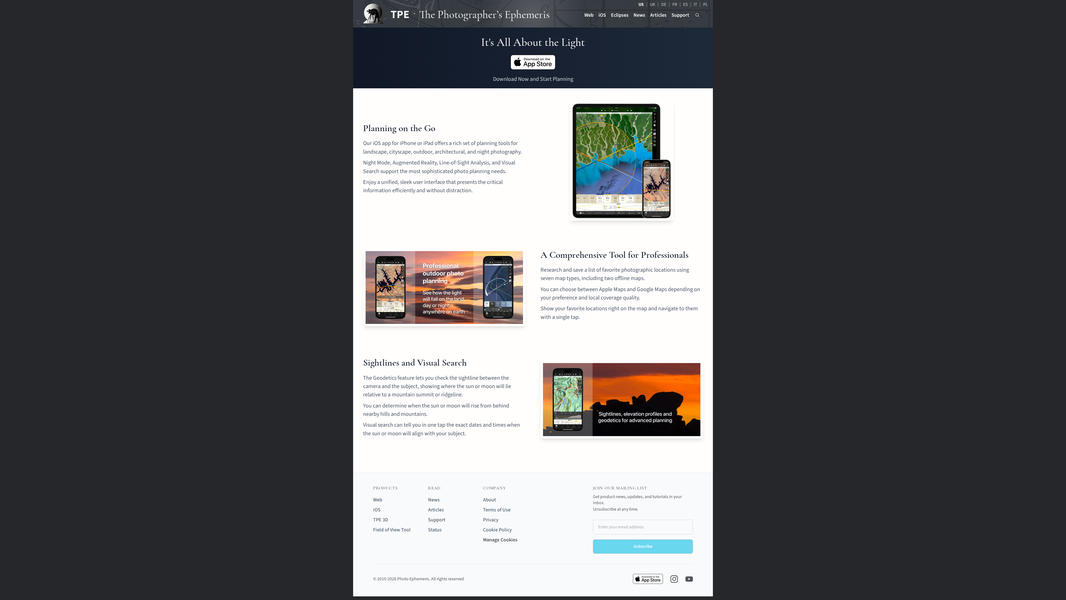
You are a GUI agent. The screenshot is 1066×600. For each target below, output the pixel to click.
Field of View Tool (392, 529)
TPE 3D (380, 519)
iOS (602, 15)
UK (652, 4)
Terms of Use (497, 509)
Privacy (491, 519)
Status (435, 529)
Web (589, 15)
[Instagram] (674, 579)
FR (674, 4)
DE (663, 4)
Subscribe (642, 546)
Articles (658, 15)
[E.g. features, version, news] (697, 15)
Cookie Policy (497, 529)
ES (685, 4)
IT (695, 4)
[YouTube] (689, 579)
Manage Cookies (500, 539)
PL (705, 4)
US (641, 4)
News (639, 15)
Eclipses (619, 15)
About (489, 499)
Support (680, 15)
